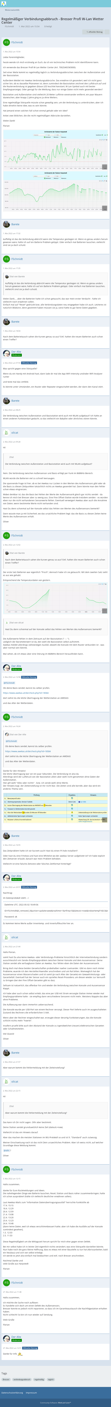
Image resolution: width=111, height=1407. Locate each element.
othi (7, 1150)
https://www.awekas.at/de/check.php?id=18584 (26, 693)
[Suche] (93, 4)
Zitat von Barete (17, 276)
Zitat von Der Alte (17, 734)
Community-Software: (55, 1402)
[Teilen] (107, 31)
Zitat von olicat (16, 622)
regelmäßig (39, 1379)
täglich (50, 1379)
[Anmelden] (100, 3)
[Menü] (107, 4)
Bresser (6, 1379)
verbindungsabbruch (22, 1379)
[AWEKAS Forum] (4, 4)
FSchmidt (9, 26)
